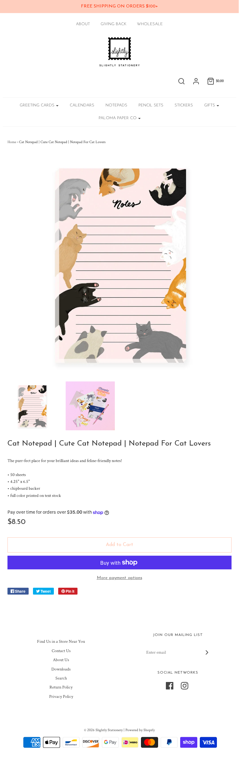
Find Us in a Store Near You (61, 641)
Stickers (184, 105)
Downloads (61, 669)
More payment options (119, 578)
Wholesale (150, 24)
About (83, 24)
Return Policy (61, 687)
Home (11, 142)
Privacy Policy (61, 696)
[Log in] (196, 81)
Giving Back (113, 24)
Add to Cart (119, 544)
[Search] (181, 81)
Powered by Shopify (140, 730)
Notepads (116, 105)
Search (61, 678)
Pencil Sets (150, 105)
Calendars (82, 105)
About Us (61, 660)
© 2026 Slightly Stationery (103, 730)
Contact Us (61, 651)
